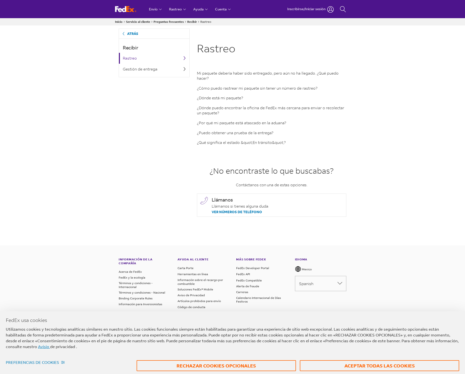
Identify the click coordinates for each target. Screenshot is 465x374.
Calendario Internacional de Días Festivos (258, 300)
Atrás (132, 33)
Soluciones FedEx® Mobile (195, 289)
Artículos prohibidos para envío (199, 301)
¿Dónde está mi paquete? (220, 97)
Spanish (306, 283)
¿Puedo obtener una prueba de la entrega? (235, 132)
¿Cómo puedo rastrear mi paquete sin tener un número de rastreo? (257, 88)
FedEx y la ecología (132, 277)
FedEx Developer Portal (252, 268)
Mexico (306, 269)
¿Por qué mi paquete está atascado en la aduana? (241, 122)
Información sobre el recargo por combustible (200, 282)
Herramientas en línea (193, 274)
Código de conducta (191, 307)
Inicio (119, 21)
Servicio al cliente (138, 21)
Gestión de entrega (140, 68)
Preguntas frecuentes (169, 21)
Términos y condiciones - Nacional (142, 292)
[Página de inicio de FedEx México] (130, 9)
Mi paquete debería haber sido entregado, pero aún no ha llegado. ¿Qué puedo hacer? (268, 75)
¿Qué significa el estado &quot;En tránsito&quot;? (241, 142)
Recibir (192, 21)
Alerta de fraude (247, 286)
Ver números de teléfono (237, 212)
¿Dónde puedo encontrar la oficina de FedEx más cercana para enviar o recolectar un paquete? (270, 110)
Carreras (242, 292)
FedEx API (243, 274)
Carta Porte (186, 268)
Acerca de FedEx (130, 271)
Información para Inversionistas (140, 304)
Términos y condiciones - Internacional (136, 285)
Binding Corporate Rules (136, 298)
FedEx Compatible (249, 280)
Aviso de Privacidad (191, 295)
